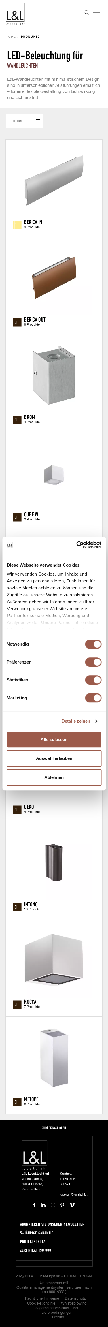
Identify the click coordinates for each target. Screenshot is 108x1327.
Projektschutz (32, 1241)
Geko (29, 806)
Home (11, 37)
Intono (31, 904)
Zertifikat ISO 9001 (36, 1250)
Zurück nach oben (54, 1128)
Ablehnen (54, 777)
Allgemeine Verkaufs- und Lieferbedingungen (56, 1310)
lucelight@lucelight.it (73, 1194)
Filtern (17, 120)
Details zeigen (76, 721)
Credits (58, 1317)
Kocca (30, 1001)
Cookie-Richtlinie (41, 1303)
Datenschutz (75, 1298)
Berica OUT (35, 319)
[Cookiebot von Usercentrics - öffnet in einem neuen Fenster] (76, 544)
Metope (31, 1099)
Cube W (31, 514)
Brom (29, 417)
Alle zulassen (54, 739)
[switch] (93, 662)
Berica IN (33, 222)
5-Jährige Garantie (37, 1233)
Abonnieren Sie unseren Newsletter (52, 1224)
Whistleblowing (73, 1303)
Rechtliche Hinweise (42, 1298)
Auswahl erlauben (54, 758)
